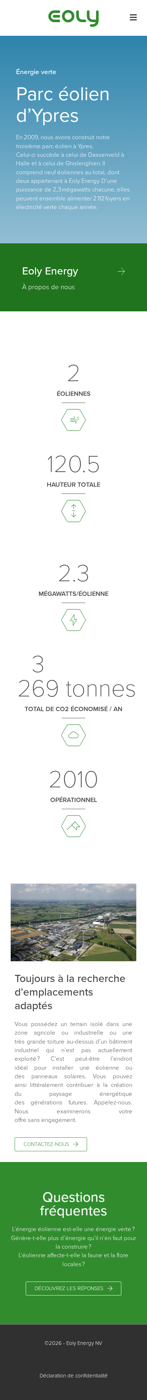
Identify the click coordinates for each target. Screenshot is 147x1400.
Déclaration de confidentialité (74, 1375)
